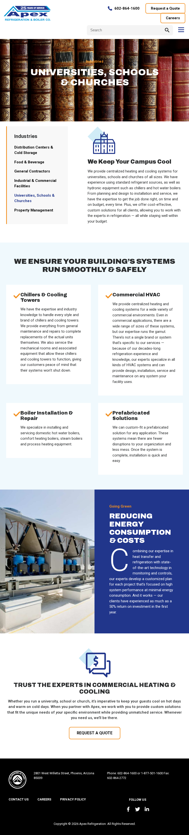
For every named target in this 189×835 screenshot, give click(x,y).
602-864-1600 (127, 8)
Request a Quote (165, 8)
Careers (173, 18)
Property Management (33, 210)
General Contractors (32, 171)
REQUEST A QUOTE (94, 733)
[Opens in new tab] (128, 809)
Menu (181, 30)
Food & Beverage (29, 162)
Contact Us (19, 799)
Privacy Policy (73, 799)
